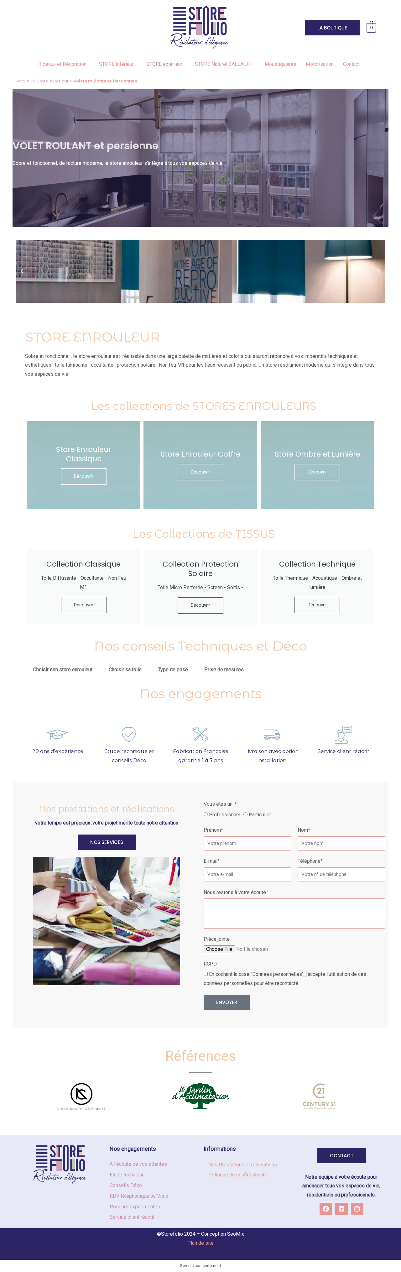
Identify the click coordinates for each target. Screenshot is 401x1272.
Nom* (304, 830)
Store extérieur (53, 80)
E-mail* (212, 861)
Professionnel (224, 815)
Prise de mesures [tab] (224, 670)
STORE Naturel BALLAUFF (223, 64)
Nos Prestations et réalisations (242, 1165)
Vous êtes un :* (220, 804)
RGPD (210, 964)
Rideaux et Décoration (62, 64)
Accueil (24, 80)
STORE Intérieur (116, 64)
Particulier (260, 815)
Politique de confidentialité (237, 1175)
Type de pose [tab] (173, 670)
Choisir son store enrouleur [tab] (62, 670)
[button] (22, 271)
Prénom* (213, 830)
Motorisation (320, 64)
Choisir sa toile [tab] (125, 670)
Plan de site (200, 1243)
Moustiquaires (280, 64)
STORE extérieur (164, 64)
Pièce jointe (217, 939)
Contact (351, 64)
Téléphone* (310, 861)
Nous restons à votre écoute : (236, 892)
